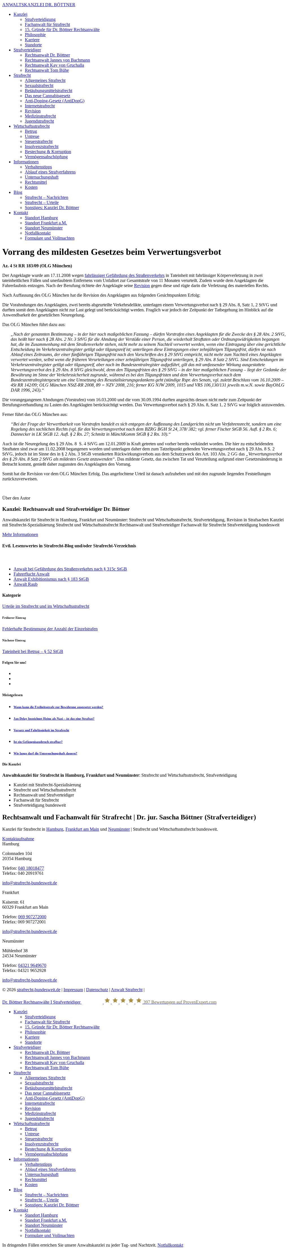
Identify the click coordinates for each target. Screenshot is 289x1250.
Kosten (31, 187)
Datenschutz (97, 989)
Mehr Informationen (20, 534)
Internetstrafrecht (40, 105)
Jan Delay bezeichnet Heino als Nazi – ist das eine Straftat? (54, 718)
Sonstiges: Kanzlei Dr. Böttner (52, 207)
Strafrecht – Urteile (42, 202)
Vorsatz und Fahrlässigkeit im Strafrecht (41, 730)
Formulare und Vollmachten (50, 238)
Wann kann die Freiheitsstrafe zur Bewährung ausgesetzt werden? (58, 707)
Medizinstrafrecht (40, 116)
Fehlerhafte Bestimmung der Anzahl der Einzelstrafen (50, 628)
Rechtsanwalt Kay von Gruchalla (54, 65)
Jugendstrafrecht (39, 121)
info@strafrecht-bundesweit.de (29, 882)
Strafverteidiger (27, 49)
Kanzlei (20, 14)
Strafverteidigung (40, 19)
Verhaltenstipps (38, 166)
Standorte (33, 44)
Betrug (31, 131)
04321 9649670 (32, 965)
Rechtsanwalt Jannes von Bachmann (57, 60)
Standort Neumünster (44, 227)
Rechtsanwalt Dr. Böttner (47, 55)
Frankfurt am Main (82, 829)
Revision (33, 110)
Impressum (73, 989)
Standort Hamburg (41, 217)
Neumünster (119, 829)
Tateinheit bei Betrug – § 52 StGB (32, 651)
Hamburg (54, 829)
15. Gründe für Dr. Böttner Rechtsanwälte (62, 29)
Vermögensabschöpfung (46, 156)
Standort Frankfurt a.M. (46, 222)
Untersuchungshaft (41, 177)
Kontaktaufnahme (18, 838)
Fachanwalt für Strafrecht (47, 24)
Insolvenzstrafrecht (41, 146)
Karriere (32, 39)
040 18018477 (31, 868)
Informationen (26, 161)
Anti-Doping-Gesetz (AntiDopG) (54, 100)
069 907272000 (32, 916)
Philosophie (35, 34)
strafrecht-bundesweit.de (38, 989)
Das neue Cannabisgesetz (47, 95)
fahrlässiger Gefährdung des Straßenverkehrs (125, 275)
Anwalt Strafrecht (127, 989)
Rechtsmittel (36, 182)
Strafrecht (22, 75)
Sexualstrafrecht (39, 85)
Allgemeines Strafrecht (45, 80)
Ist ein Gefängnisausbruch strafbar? (38, 741)
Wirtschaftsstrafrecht (32, 126)
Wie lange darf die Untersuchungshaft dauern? (45, 753)
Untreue (32, 136)
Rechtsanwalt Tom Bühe (47, 70)
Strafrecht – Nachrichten (46, 197)
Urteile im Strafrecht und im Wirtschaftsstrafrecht (45, 606)
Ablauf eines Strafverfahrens (50, 172)
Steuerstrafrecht (38, 141)
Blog (18, 192)
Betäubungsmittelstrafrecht (48, 90)
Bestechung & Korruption (48, 151)
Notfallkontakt (38, 233)
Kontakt (21, 212)
